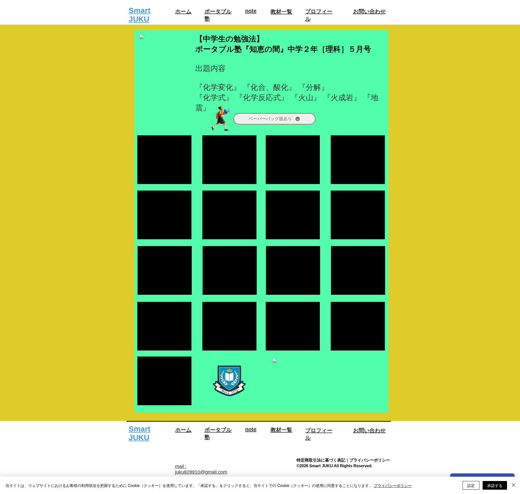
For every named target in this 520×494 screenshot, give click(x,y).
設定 (471, 485)
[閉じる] (513, 485)
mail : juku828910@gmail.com (201, 469)
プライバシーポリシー (393, 485)
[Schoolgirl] (220, 119)
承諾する (494, 485)
